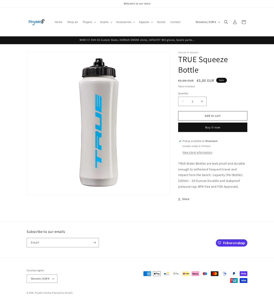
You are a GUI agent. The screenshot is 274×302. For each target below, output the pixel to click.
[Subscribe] (94, 242)
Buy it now (212, 127)
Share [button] (186, 199)
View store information (197, 152)
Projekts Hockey (43, 292)
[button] (89, 22)
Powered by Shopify (62, 292)
